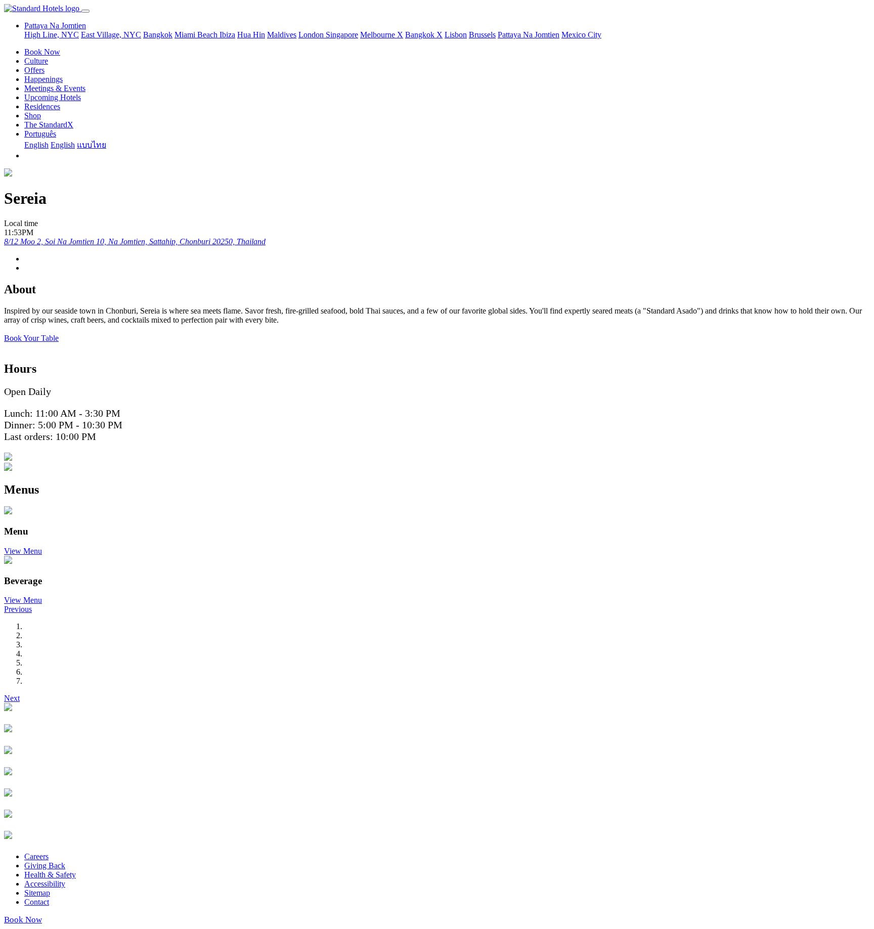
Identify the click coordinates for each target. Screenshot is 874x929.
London (312, 34)
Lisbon (456, 34)
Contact (36, 902)
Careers (36, 856)
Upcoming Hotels (52, 97)
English (36, 145)
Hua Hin (251, 34)
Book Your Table (31, 338)
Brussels (482, 34)
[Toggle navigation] (85, 11)
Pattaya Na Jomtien (528, 34)
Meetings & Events (54, 88)
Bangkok (157, 34)
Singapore (342, 34)
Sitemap (37, 893)
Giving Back (44, 865)
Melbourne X (381, 34)
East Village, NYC (111, 34)
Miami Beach (197, 34)
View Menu (23, 551)
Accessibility (44, 883)
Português (40, 133)
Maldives (281, 34)
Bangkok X (424, 34)
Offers (34, 70)
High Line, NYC (51, 34)
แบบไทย (91, 145)
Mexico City (581, 34)
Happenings (43, 79)
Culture (36, 61)
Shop (32, 115)
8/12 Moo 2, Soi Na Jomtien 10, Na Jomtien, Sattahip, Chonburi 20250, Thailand (135, 241)
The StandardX (48, 124)
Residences (42, 106)
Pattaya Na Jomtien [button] (55, 25)
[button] (18, 609)
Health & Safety (50, 874)
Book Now (42, 52)
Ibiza (227, 34)
